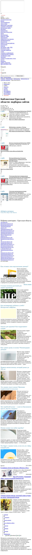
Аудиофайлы (7, 92)
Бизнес (2, 21)
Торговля (3, 57)
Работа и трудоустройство (7, 43)
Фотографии (7, 94)
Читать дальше (27, 284)
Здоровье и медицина (6, 26)
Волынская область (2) (7, 225)
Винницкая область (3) (7, 223)
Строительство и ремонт (7, 54)
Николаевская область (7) (7, 244)
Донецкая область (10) (6, 229)
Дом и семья (4, 23)
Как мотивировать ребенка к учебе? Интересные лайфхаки (12, 306)
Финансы (3, 61)
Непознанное (4, 35)
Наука (2, 33)
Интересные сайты (6, 28)
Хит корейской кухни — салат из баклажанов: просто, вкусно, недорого (16, 407)
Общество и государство (7, 39)
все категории (4, 261)
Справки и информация (7, 53)
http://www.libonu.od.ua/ (7, 169)
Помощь (6, 528)
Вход (2, 77)
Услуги (2, 60)
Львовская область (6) (6, 243)
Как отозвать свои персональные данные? (14, 266)
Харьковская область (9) (7, 252)
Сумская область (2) (6, 248)
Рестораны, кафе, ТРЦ (6, 47)
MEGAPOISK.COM (6, 64)
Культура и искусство (6, 32)
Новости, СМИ (5, 36)
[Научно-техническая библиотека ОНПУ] (4, 147)
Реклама (6, 531)
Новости (6, 87)
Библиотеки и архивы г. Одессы (17, 127)
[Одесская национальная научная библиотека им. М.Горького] (4, 197)
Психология (4, 42)
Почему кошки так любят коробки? (12, 428)
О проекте (6, 517)
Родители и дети (5, 48)
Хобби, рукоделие (5, 62)
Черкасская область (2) (7, 257)
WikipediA (3, 67)
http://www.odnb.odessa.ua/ (16, 199)
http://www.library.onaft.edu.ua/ (17, 119)
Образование (4, 37)
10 (1, 138)
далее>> (21, 472)
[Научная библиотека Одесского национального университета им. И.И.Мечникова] (4, 164)
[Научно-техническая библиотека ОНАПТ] (4, 117)
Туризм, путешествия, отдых (8, 58)
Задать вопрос (7, 520)
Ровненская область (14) (7, 247)
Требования (7, 534)
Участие (6, 525)
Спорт (2, 51)
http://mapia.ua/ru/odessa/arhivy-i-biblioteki (19, 131)
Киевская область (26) (6, 237)
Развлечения (4, 44)
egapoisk (3, 72)
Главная (6, 514)
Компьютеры (4, 30)
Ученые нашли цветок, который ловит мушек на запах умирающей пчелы (16, 496)
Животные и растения (6, 25)
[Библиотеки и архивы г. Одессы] (4, 133)
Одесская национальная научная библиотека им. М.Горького (17, 192)
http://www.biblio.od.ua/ (7, 184)
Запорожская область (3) (7, 233)
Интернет (3, 29)
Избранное (6, 84)
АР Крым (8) (4, 222)
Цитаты (6, 89)
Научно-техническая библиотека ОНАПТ (20, 111)
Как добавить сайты (9, 523)
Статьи (5, 88)
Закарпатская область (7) (7, 232)
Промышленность (5, 40)
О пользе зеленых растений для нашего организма (11, 286)
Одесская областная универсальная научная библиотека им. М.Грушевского (19, 176)
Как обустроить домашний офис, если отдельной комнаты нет (16, 477)
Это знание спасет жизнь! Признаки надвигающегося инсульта (13, 388)
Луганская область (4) (6, 241)
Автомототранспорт (6, 19)
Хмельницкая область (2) (7, 255)
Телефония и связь (5, 55)
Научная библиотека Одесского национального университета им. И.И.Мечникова (18, 159)
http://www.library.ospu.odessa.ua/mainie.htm (12, 151)
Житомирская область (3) (7, 230)
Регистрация (7, 77)
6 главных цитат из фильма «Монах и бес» (15, 468)
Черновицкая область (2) (7, 259)
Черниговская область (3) (7, 258)
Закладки (6, 95)
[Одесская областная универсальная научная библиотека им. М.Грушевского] (4, 181)
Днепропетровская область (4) (6, 227)
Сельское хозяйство (6, 50)
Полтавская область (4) (7, 246)
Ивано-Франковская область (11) (6, 235)
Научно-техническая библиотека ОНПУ (19, 143)
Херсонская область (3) (7, 254)
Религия (3, 46)
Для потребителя (5, 22)
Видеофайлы (7, 91)
